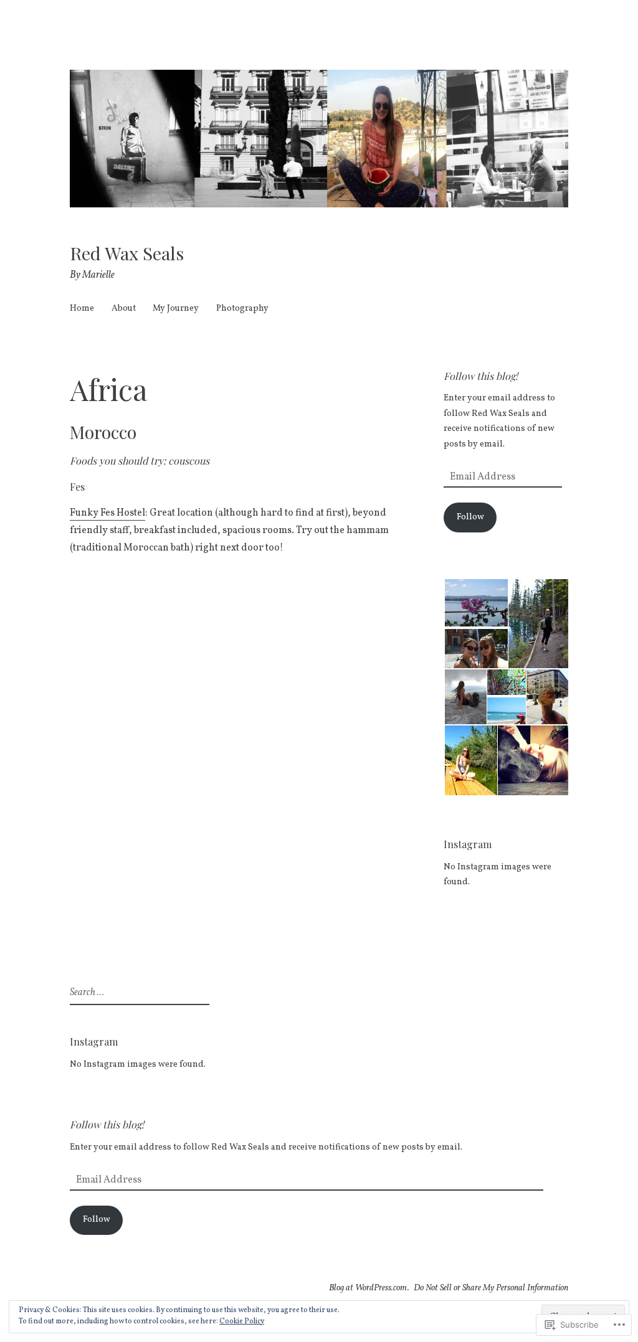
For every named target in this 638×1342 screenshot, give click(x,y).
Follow (470, 517)
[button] (475, 603)
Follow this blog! (481, 375)
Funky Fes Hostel (107, 513)
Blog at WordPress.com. (369, 1288)
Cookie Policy (241, 1321)
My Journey (176, 308)
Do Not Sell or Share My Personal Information (491, 1288)
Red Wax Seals (127, 253)
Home (82, 308)
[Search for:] (138, 993)
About (124, 308)
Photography (242, 308)
